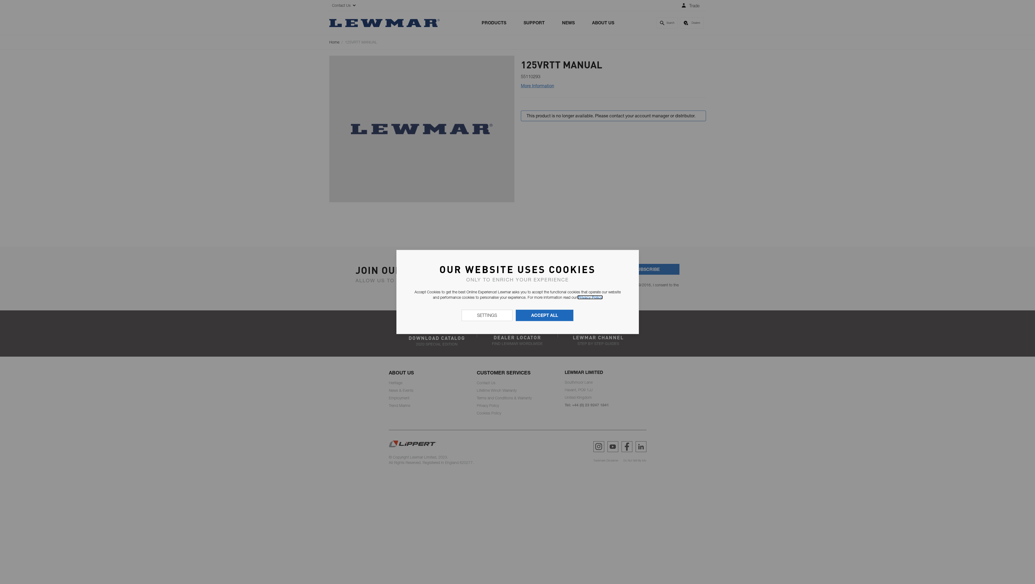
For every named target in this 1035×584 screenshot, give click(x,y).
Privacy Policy (590, 297)
